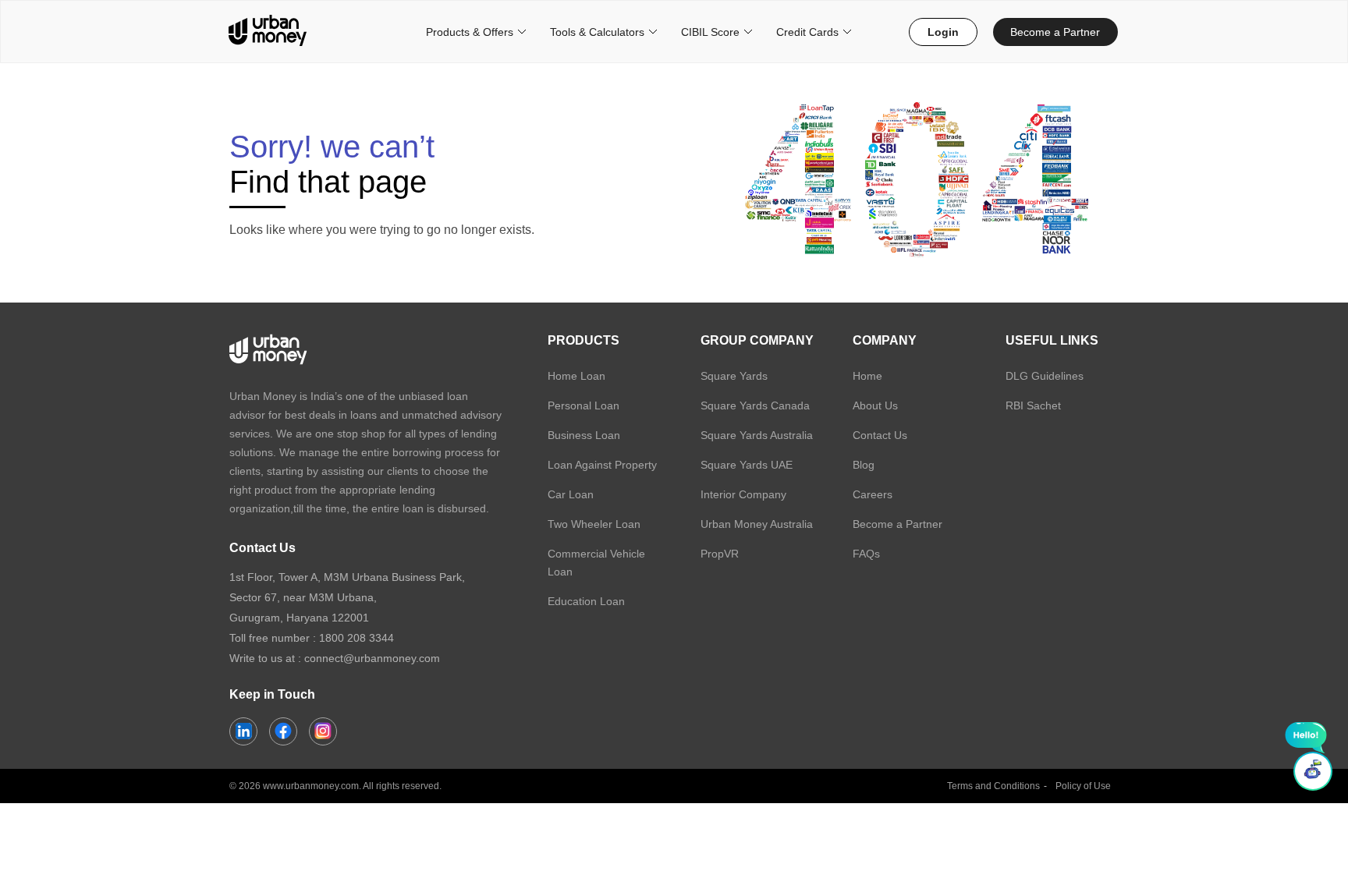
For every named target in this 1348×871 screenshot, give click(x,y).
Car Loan (571, 494)
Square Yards (734, 376)
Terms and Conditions (993, 786)
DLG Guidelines (1045, 376)
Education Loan (586, 601)
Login (943, 32)
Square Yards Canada (755, 405)
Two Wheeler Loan (594, 524)
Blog (863, 465)
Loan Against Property (602, 465)
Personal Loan (583, 405)
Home (867, 376)
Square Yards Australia (757, 435)
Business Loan (584, 435)
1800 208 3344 (356, 638)
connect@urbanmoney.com (372, 658)
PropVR (720, 553)
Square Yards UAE (747, 465)
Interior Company (743, 494)
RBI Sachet (1033, 405)
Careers (872, 494)
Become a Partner (1055, 32)
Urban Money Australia (757, 524)
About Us (875, 405)
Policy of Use (1083, 786)
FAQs (866, 553)
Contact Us (880, 435)
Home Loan (576, 376)
